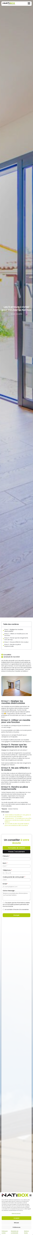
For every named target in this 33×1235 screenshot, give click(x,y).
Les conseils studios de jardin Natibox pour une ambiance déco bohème (17, 824)
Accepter (16, 1218)
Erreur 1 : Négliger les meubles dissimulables (13, 630)
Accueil (13, 314)
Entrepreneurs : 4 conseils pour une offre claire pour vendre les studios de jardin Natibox (18, 820)
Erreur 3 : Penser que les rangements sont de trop (16, 638)
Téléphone (7, 870)
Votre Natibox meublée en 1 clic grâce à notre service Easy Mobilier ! (18, 816)
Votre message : (9, 890)
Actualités (19, 314)
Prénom (6, 856)
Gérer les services (16, 1213)
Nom (5, 863)
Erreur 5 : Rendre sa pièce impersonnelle (12, 645)
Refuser (16, 1223)
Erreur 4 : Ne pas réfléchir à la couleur (16, 642)
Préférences (16, 1227)
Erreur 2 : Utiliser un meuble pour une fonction (16, 634)
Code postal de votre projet (14, 877)
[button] (30, 1195)
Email (5, 884)
